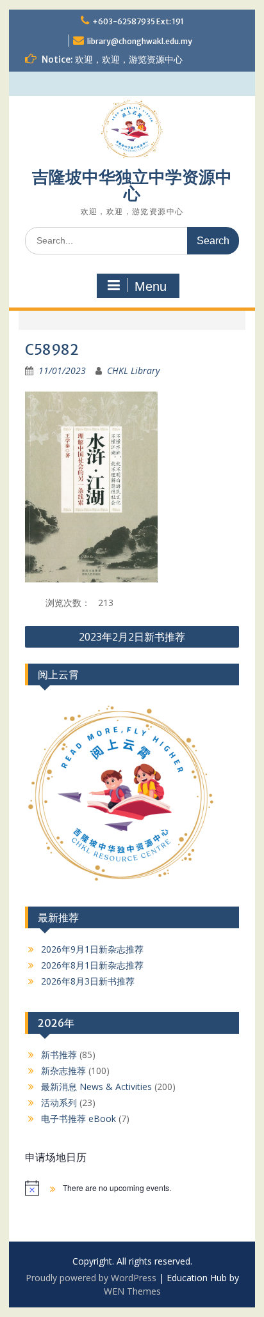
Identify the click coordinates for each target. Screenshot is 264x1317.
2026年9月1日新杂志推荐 (92, 949)
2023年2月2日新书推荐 (132, 637)
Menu (151, 286)
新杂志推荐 (63, 1070)
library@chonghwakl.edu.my (139, 41)
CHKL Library (133, 370)
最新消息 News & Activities (96, 1086)
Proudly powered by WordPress (91, 1278)
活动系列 (59, 1102)
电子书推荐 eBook (78, 1118)
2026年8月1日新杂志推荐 (92, 965)
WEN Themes (132, 1291)
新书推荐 (59, 1054)
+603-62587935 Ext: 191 (138, 21)
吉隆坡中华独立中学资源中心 (132, 185)
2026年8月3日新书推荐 (88, 981)
